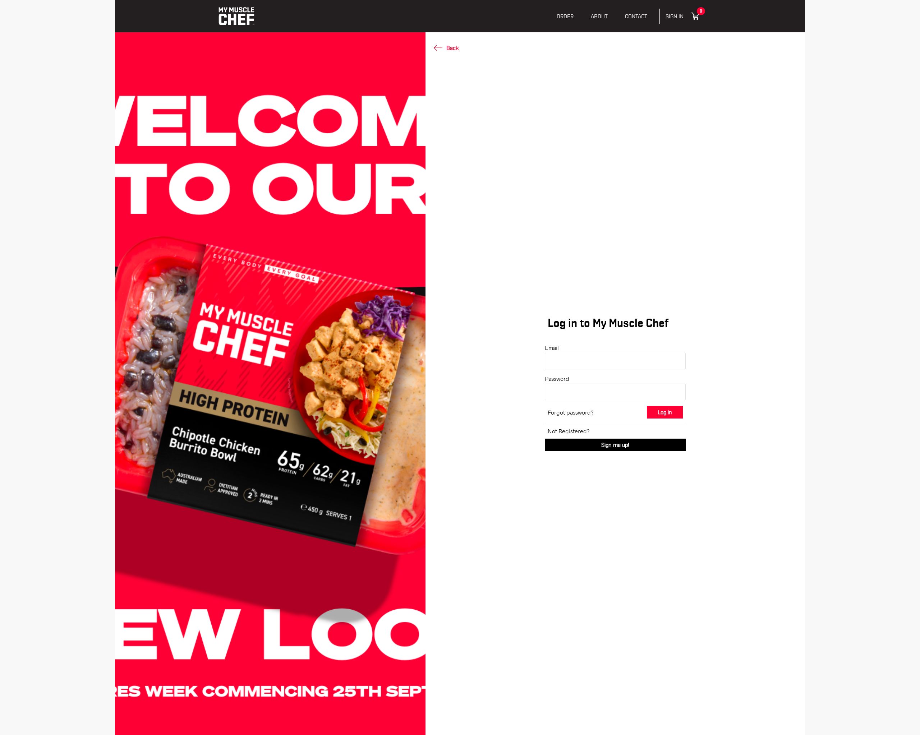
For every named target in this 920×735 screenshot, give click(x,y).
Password (557, 378)
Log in (665, 412)
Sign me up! (615, 445)
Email (552, 347)
